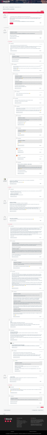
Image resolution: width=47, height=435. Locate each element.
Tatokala (16, 360)
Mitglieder (44, 1)
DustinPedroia (12, 330)
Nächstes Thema (40, 410)
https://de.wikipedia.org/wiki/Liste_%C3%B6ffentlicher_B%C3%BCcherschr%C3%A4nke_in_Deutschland (25, 345)
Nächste (42, 407)
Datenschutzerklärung (33, 431)
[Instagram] (8, 421)
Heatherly (19, 155)
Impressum (12, 431)
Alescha (13, 343)
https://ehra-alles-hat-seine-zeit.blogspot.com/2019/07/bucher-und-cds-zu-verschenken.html (22, 21)
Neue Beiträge (41, 1)
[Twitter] (10, 421)
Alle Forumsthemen (7, 410)
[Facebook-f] (5, 421)
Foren (38, 1)
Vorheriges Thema (34, 410)
